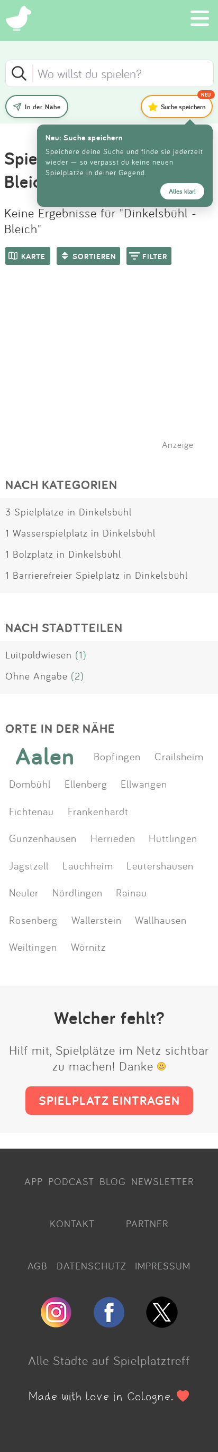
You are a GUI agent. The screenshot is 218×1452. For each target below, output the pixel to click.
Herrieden (112, 838)
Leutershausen (160, 865)
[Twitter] (162, 1323)
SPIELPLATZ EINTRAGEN (109, 1100)
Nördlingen (77, 892)
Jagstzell (29, 865)
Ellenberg (86, 783)
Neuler (24, 892)
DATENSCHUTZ (91, 1265)
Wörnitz (88, 946)
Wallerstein (96, 919)
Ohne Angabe (36, 676)
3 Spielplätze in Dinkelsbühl (68, 511)
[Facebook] (109, 1323)
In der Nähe (43, 106)
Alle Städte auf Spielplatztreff (109, 1360)
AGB (38, 1265)
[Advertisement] (114, 371)
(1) (81, 654)
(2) (77, 676)
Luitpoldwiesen (38, 654)
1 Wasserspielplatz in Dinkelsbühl (80, 533)
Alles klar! (182, 191)
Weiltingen (33, 946)
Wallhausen (161, 919)
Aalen (45, 756)
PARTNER (147, 1223)
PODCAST (71, 1181)
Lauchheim (87, 865)
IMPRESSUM (162, 1265)
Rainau (131, 892)
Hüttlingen (173, 838)
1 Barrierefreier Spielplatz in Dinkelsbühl (96, 575)
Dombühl (30, 783)
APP (33, 1181)
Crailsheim (179, 756)
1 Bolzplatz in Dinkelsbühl (63, 554)
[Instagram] (56, 1323)
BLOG (112, 1181)
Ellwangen (144, 783)
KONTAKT (72, 1223)
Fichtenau (31, 811)
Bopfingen (117, 756)
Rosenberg (33, 919)
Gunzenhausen (43, 838)
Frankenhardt (98, 811)
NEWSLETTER (162, 1181)
